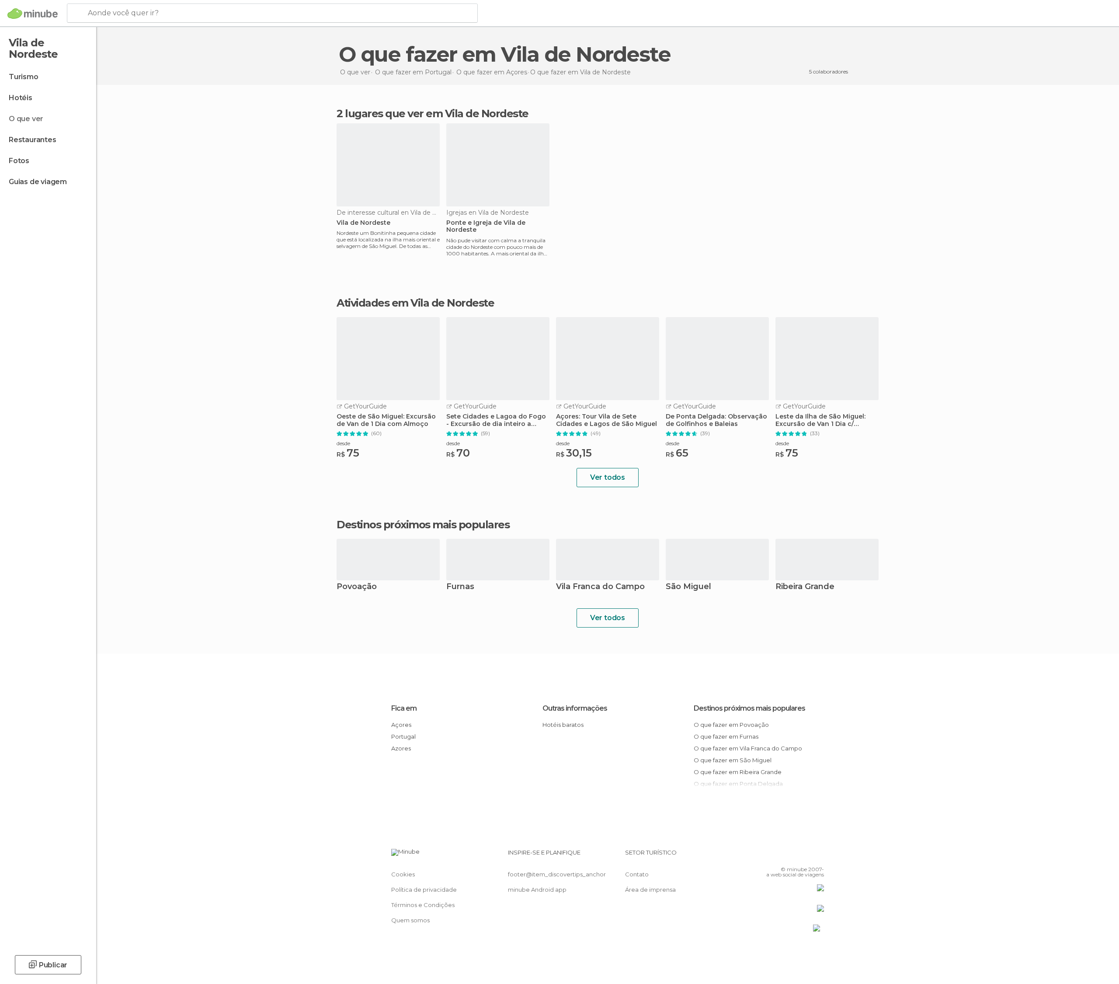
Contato (637, 874)
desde (343, 443)
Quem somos (410, 920)
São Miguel (688, 587)
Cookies (403, 874)
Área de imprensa (650, 889)
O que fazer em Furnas (726, 736)
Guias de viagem (38, 182)
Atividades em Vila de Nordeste (415, 303)
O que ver (26, 119)
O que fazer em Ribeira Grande (738, 771)
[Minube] (32, 13)
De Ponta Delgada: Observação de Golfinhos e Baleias (716, 420)
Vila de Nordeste (363, 223)
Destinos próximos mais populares (423, 525)
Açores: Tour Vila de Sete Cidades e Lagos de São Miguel (606, 420)
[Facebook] (774, 855)
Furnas (460, 587)
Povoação (357, 587)
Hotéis (20, 98)
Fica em (404, 708)
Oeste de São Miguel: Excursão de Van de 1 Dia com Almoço (386, 420)
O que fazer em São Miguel (732, 760)
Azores (401, 748)
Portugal (403, 736)
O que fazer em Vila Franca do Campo (748, 748)
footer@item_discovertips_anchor (557, 874)
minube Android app (537, 889)
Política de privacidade (424, 889)
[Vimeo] (803, 855)
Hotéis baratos (563, 724)
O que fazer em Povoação (731, 724)
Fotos (19, 161)
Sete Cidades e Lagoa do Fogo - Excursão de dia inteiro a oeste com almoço (496, 420)
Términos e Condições (423, 904)
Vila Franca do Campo (600, 587)
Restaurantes (32, 140)
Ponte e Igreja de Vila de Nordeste (485, 226)
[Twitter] (788, 855)
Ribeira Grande (804, 587)
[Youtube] (817, 855)
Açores (401, 724)
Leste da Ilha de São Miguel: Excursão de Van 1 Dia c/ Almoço (820, 420)
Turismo (23, 77)
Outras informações (574, 708)
